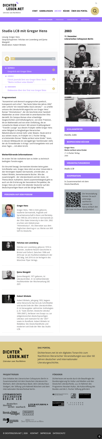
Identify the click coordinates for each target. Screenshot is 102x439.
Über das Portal (79, 11)
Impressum (45, 433)
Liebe (74, 135)
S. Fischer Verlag (73, 153)
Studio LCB (69, 169)
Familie (67, 135)
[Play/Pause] (7, 58)
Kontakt (34, 433)
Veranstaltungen (45, 20)
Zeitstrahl (85, 20)
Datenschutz (59, 433)
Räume (66, 11)
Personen (60, 20)
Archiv (57, 11)
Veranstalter (72, 20)
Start (35, 11)
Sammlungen (46, 11)
